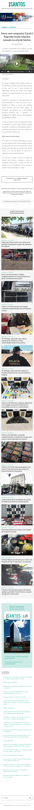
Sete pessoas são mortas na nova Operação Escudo (17, 188)
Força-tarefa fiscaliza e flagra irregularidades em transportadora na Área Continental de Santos (16, 276)
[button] (17, 64)
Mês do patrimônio (9, 708)
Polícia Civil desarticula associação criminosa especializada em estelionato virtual (16, 308)
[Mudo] (29, 71)
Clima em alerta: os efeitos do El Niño (14, 697)
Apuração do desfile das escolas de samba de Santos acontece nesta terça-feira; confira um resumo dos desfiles (17, 193)
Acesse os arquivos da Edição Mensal (13, 663)
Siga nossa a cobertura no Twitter (17, 179)
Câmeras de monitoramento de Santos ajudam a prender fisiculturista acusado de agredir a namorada (16, 592)
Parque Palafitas (8, 740)
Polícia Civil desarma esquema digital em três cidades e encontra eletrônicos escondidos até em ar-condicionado (17, 405)
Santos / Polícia (7, 240)
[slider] (15, 71)
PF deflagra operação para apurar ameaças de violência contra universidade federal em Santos (14, 341)
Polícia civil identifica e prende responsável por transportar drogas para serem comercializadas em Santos (17, 437)
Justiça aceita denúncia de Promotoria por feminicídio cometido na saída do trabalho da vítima (17, 702)
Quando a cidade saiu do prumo (13, 755)
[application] (17, 63)
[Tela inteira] (32, 71)
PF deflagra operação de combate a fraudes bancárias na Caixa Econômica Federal (16, 373)
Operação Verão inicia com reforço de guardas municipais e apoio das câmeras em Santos (17, 244)
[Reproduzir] (2, 71)
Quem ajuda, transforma (10, 682)
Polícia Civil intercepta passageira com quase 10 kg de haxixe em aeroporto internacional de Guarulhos (16, 469)
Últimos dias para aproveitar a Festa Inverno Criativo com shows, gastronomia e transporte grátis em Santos (17, 724)
